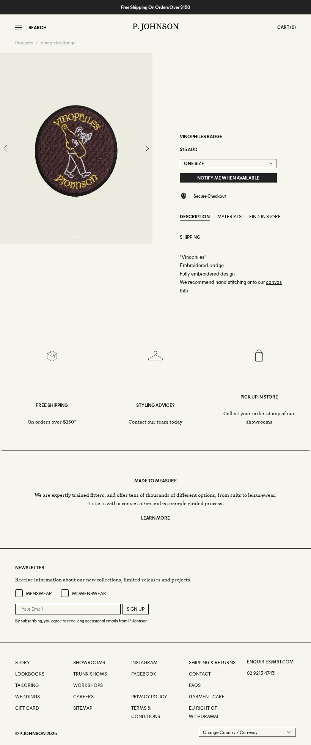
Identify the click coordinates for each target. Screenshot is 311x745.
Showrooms (89, 662)
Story (22, 662)
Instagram (144, 662)
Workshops (88, 685)
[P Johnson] (156, 27)
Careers (83, 696)
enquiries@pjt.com (270, 662)
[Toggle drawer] (18, 27)
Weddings (27, 696)
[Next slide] (146, 148)
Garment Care (207, 696)
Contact (200, 674)
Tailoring (27, 685)
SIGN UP (136, 609)
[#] (131, 685)
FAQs (195, 685)
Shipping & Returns (212, 662)
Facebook (143, 674)
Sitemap (82, 708)
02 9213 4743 (261, 673)
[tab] (74, 237)
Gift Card (27, 708)
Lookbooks (29, 674)
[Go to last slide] (5, 148)
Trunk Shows (90, 674)
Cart (283, 27)
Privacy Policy (149, 696)
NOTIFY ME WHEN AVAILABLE (228, 178)
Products (24, 43)
